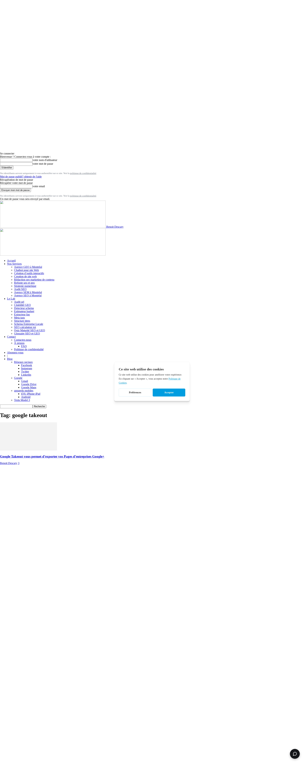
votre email (39, 186)
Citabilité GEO (22, 304)
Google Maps (28, 387)
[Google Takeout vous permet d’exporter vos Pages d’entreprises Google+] (28, 449)
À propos (19, 343)
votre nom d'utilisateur (45, 160)
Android (25, 396)
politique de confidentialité (83, 173)
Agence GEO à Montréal (28, 266)
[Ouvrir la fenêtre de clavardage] (295, 754)
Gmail (24, 381)
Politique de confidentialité (29, 349)
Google (18, 377)
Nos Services (14, 263)
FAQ (24, 346)
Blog (9, 358)
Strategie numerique (25, 285)
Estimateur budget (24, 311)
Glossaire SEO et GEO (27, 333)
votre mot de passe (43, 163)
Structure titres (22, 320)
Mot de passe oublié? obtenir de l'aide (21, 176)
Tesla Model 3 (22, 400)
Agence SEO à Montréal (28, 295)
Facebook (26, 365)
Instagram (26, 368)
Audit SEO (20, 289)
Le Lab (11, 298)
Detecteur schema (24, 308)
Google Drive (28, 384)
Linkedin (26, 374)
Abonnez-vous (15, 352)
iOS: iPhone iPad (30, 393)
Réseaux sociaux (23, 362)
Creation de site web (25, 276)
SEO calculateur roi (25, 327)
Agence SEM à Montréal (28, 292)
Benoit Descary (8, 463)
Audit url (19, 301)
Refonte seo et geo (24, 282)
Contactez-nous (22, 339)
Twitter (25, 371)
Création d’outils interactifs (29, 273)
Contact (11, 336)
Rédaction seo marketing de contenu (34, 279)
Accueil (11, 260)
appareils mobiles (23, 390)
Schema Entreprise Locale (28, 323)
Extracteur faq (22, 314)
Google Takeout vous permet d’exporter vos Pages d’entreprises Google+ (52, 456)
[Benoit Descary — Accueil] (53, 254)
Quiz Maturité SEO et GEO (29, 330)
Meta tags (19, 317)
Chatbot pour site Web (26, 270)
